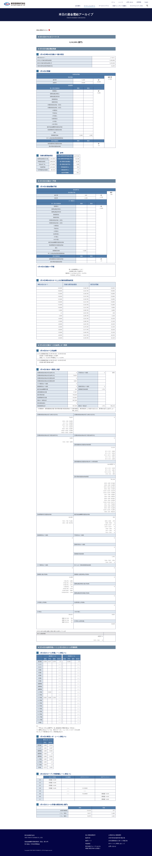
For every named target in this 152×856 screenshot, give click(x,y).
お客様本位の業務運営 (114, 835)
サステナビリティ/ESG (136, 5)
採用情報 (139, 2)
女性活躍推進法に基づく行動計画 (117, 840)
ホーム (113, 2)
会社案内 (77, 5)
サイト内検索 (147, 5)
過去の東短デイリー (42, 30)
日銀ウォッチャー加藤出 (119, 5)
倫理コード (88, 840)
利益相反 (87, 843)
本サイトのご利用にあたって (116, 843)
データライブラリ (104, 5)
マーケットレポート (89, 5)
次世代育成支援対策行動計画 (116, 838)
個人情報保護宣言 (90, 835)
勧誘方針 (87, 838)
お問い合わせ (129, 2)
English (146, 2)
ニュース (120, 2)
